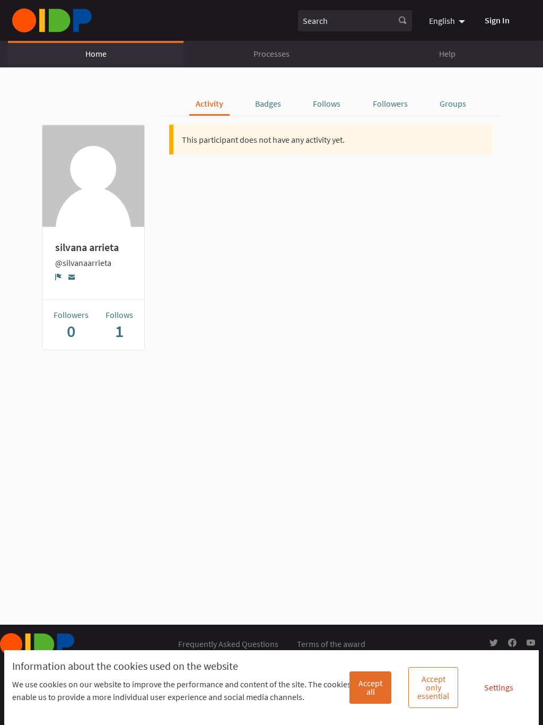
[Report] (58, 277)
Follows (326, 103)
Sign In (497, 20)
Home (96, 53)
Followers (390, 103)
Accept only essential (433, 687)
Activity (209, 103)
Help (447, 53)
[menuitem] (448, 20)
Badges (268, 103)
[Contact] (71, 276)
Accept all (370, 687)
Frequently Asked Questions (228, 643)
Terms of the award (331, 643)
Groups (453, 103)
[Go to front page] (52, 20)
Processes (271, 53)
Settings (498, 687)
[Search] (402, 20)
